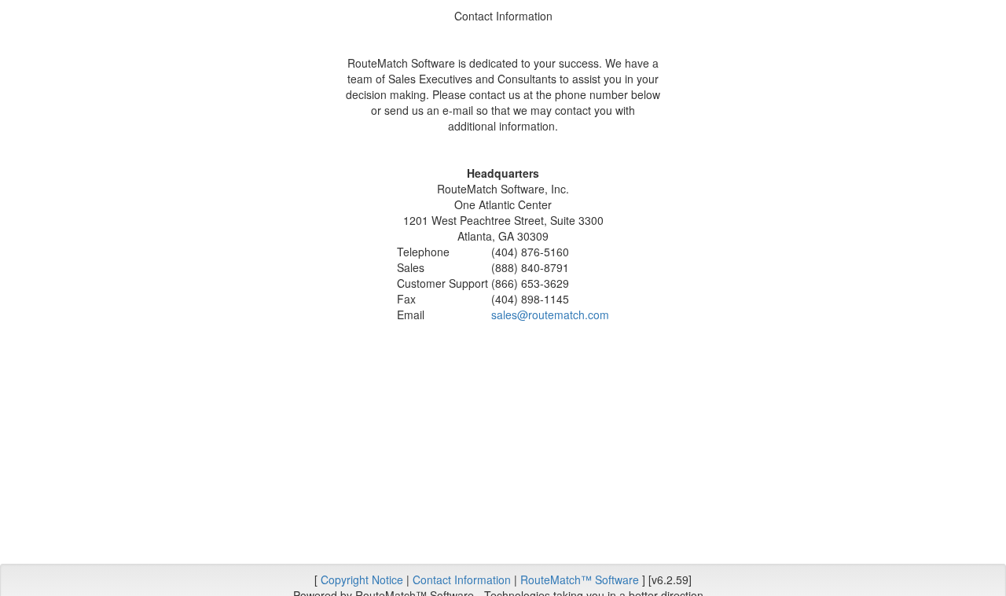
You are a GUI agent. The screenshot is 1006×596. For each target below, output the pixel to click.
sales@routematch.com (550, 314)
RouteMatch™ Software (579, 579)
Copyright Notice (362, 579)
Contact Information (462, 579)
